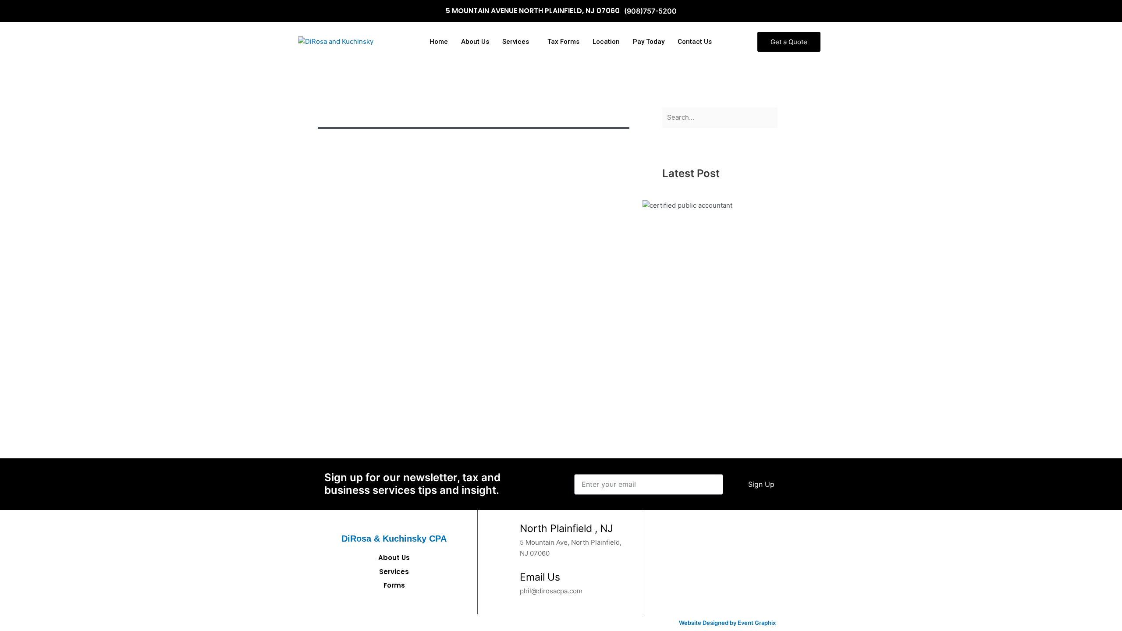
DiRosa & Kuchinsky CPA (394, 538)
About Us (475, 42)
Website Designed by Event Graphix (727, 622)
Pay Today (648, 42)
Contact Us (695, 42)
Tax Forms (563, 42)
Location (606, 42)
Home (439, 42)
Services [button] (515, 42)
